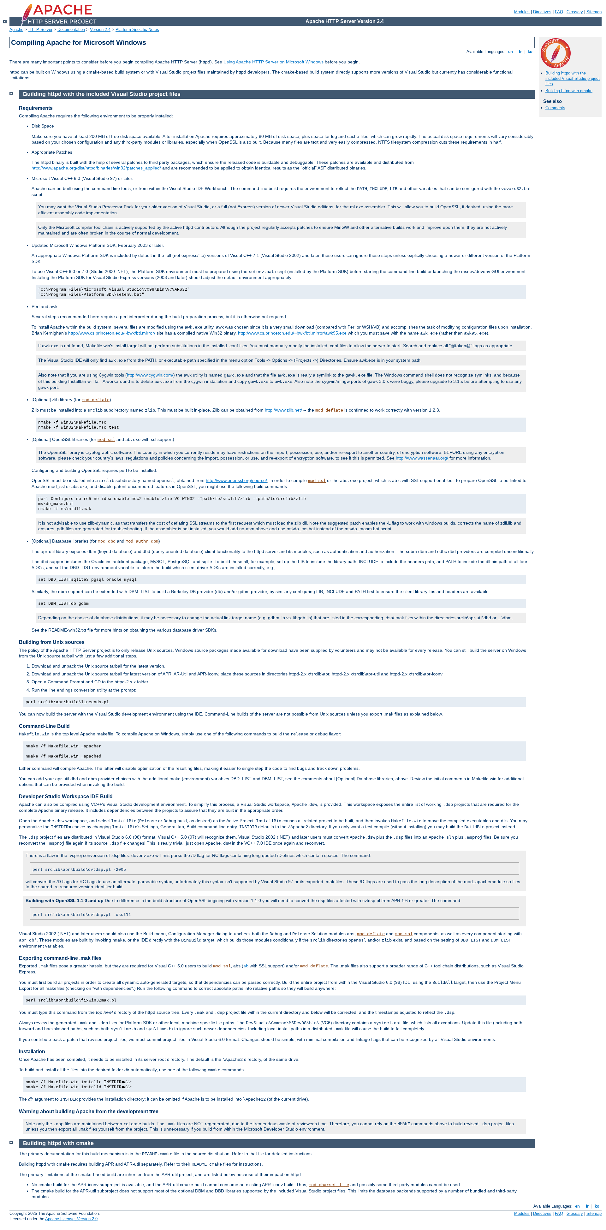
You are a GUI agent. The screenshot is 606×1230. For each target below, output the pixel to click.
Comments (555, 107)
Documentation (71, 29)
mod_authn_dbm (142, 541)
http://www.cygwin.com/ (150, 374)
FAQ (559, 11)
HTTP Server (40, 29)
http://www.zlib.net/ (283, 410)
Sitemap (594, 11)
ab (245, 966)
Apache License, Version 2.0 (71, 1218)
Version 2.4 (100, 29)
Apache (16, 29)
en (510, 51)
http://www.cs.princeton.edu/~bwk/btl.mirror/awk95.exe (292, 333)
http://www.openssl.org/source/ (236, 480)
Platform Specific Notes (137, 29)
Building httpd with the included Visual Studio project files (572, 78)
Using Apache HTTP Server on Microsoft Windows (273, 61)
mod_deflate (96, 399)
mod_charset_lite (329, 1184)
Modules (522, 11)
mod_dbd (107, 541)
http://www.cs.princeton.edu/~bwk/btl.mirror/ (111, 333)
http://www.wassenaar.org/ (422, 458)
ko (530, 51)
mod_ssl (106, 439)
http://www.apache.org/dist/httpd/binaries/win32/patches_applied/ (96, 167)
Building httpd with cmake (568, 90)
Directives (542, 11)
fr (520, 51)
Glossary (575, 11)
